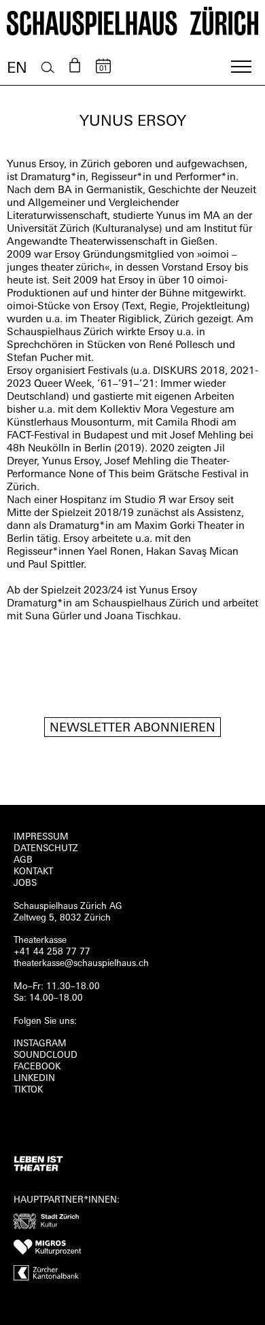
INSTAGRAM (40, 1043)
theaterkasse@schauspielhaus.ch (81, 963)
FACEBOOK (37, 1067)
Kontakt (33, 871)
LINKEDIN (34, 1078)
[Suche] (48, 67)
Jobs (25, 883)
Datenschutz (46, 848)
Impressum (41, 837)
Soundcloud (45, 1055)
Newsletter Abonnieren (132, 729)
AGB (23, 860)
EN (17, 69)
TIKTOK (28, 1090)
